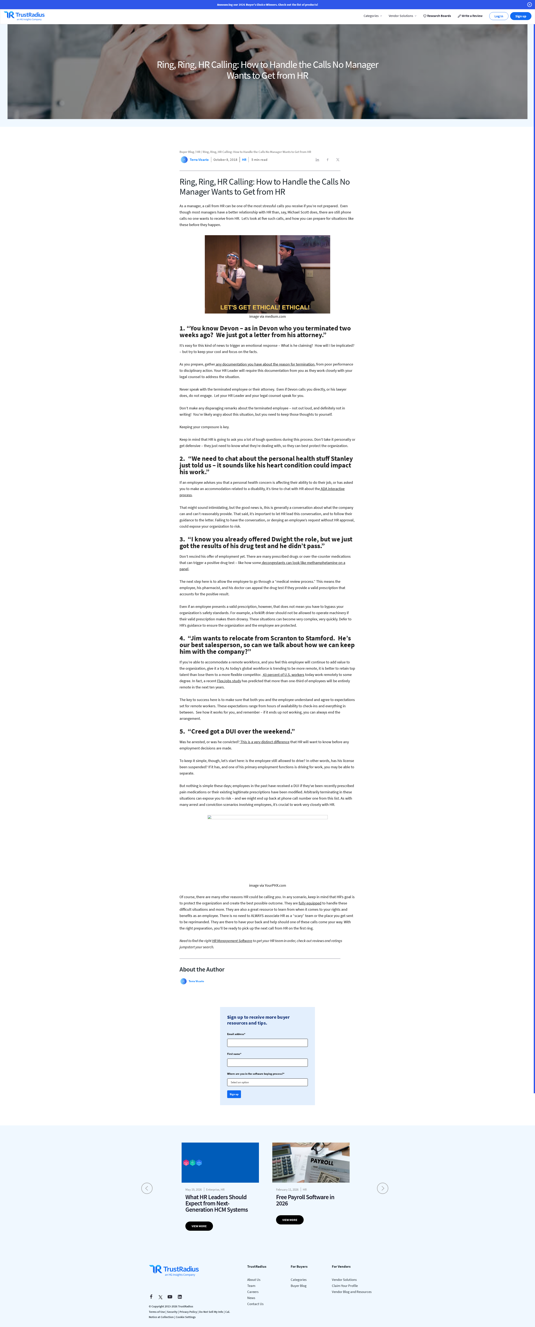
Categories (371, 16)
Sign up (520, 16)
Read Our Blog (267, 694)
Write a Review (472, 16)
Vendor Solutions (401, 16)
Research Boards (439, 16)
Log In (498, 16)
